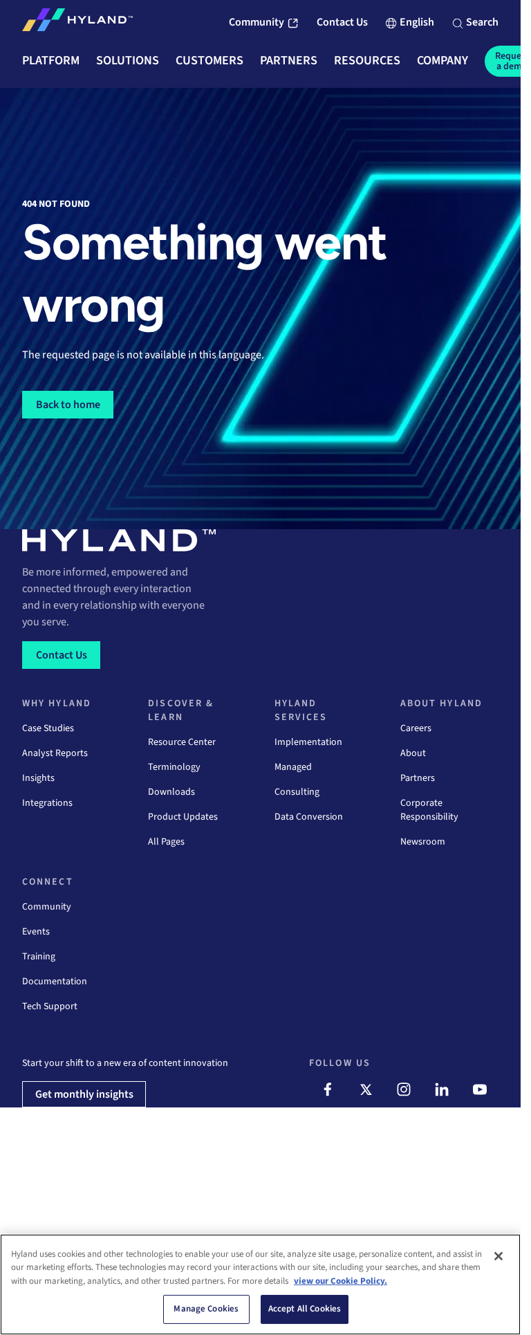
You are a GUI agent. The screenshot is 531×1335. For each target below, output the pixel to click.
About (413, 753)
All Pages (166, 842)
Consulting (296, 792)
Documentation (54, 981)
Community (46, 907)
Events (36, 932)
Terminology (174, 767)
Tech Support (49, 1006)
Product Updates (183, 817)
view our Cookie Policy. (340, 1281)
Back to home (68, 404)
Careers (415, 728)
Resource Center (182, 742)
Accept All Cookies (304, 1308)
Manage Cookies (206, 1308)
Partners (417, 778)
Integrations (47, 803)
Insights (38, 778)
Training (38, 957)
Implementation (308, 742)
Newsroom (422, 842)
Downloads (171, 792)
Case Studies (48, 728)
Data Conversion (308, 817)
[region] (260, 1284)
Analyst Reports (55, 753)
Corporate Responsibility (429, 810)
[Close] (498, 1256)
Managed (293, 767)
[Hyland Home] (77, 22)
